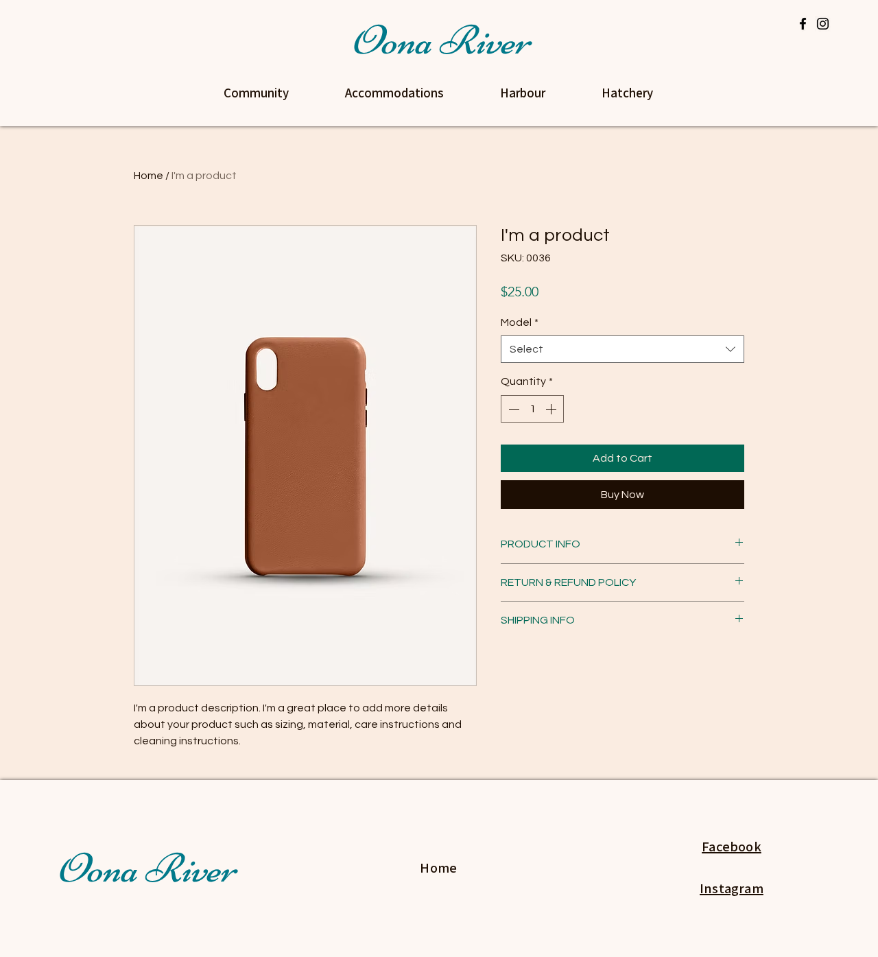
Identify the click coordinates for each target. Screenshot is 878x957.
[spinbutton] (532, 409)
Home (148, 175)
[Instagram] (823, 24)
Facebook (731, 846)
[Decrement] (512, 409)
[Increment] (552, 409)
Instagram (731, 888)
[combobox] (622, 349)
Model (519, 322)
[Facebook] (803, 24)
